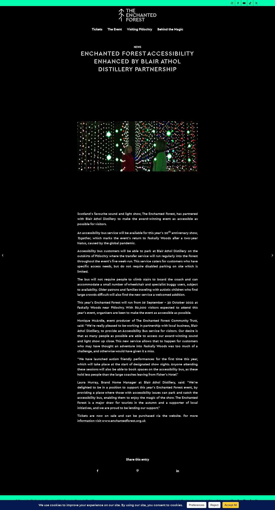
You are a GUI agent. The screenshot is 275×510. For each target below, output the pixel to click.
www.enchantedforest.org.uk (124, 421)
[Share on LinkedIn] (177, 470)
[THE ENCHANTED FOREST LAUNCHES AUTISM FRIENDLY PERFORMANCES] (3, 255)
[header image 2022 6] (137, 146)
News (137, 47)
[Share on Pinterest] (138, 470)
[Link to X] (256, 3)
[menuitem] (97, 29)
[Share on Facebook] (98, 470)
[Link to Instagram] (232, 3)
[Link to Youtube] (244, 3)
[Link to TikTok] (250, 3)
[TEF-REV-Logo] (137, 15)
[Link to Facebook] (238, 3)
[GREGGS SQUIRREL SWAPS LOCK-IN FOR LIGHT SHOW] (272, 255)
